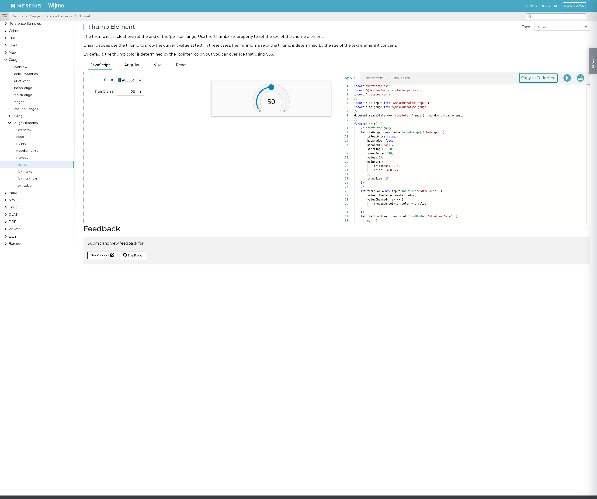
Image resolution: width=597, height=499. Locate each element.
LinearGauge (22, 88)
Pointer (22, 143)
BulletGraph (22, 81)
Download (574, 5)
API (556, 6)
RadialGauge (22, 95)
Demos (531, 6)
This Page (135, 255)
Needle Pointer (28, 150)
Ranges (18, 102)
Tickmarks (24, 171)
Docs (545, 6)
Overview (20, 67)
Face (20, 136)
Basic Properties (25, 74)
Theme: (528, 27)
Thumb (21, 164)
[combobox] (556, 16)
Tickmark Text (26, 178)
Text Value (24, 185)
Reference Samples (25, 23)
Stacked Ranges (25, 109)
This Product (99, 255)
